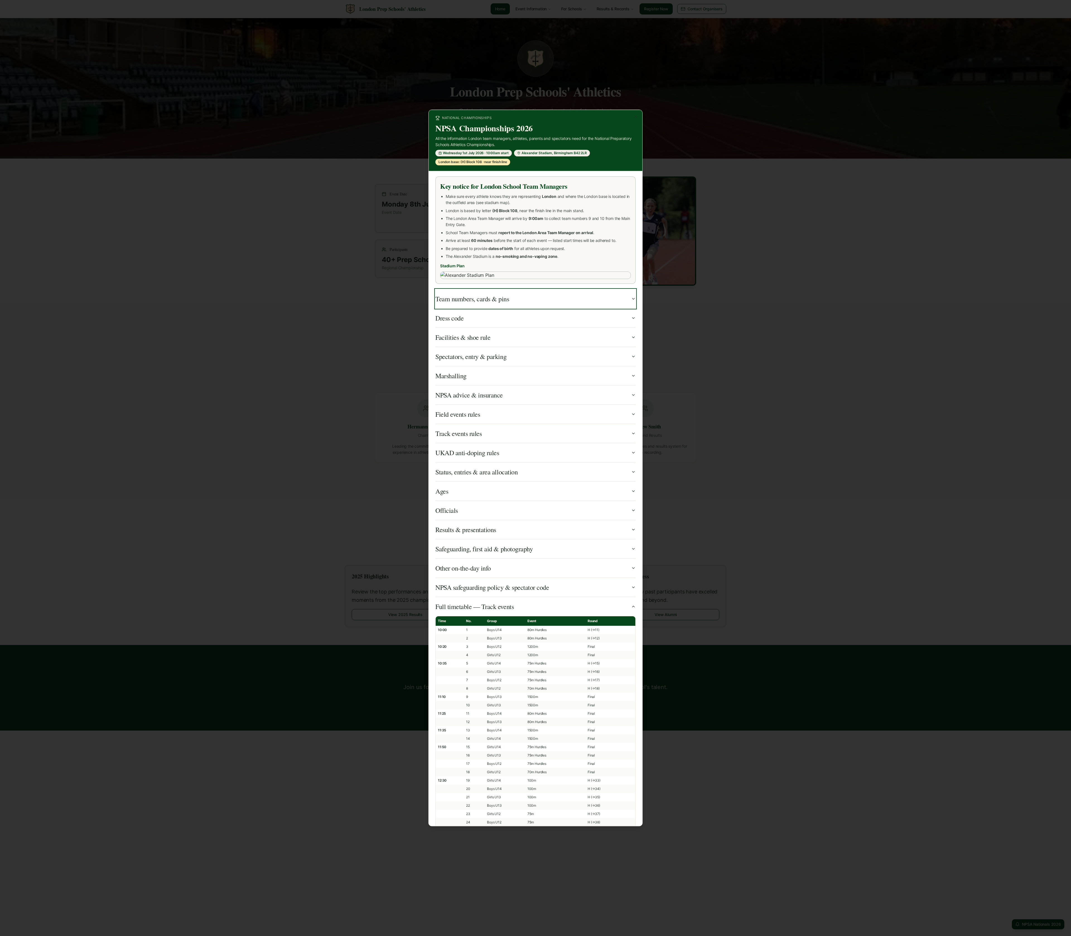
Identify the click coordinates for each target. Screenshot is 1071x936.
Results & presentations (465, 529)
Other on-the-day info (463, 568)
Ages (441, 491)
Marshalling (451, 376)
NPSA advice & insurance (469, 395)
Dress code (449, 318)
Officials (446, 510)
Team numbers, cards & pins (472, 299)
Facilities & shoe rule (462, 337)
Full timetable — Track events (474, 606)
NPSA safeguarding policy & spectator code (492, 587)
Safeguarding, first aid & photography (484, 549)
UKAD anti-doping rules (467, 452)
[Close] (635, 116)
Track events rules (458, 433)
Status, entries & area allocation (476, 472)
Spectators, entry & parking (470, 356)
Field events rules (457, 414)
